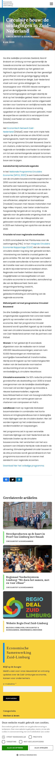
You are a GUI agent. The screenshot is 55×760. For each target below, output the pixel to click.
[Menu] (51, 4)
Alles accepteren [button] (15, 748)
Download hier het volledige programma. (23, 465)
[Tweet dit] (13, 480)
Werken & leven (11, 715)
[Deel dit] (6, 480)
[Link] (8, 4)
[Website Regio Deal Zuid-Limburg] (27, 611)
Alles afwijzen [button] (41, 748)
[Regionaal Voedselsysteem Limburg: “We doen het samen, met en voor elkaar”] (27, 567)
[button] (27, 755)
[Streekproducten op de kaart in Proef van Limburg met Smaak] (27, 523)
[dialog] (27, 739)
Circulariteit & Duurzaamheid (23, 36)
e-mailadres (9, 684)
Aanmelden (11, 698)
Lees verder (45, 732)
